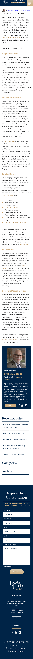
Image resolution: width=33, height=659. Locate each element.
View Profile (10, 405)
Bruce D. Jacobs (13, 10)
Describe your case (9, 544)
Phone (5, 527)
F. (10, 612)
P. (10, 610)
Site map (14, 642)
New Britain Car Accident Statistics (14, 433)
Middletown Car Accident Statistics (15, 439)
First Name (7, 510)
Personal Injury (25, 11)
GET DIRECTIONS (16, 617)
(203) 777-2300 (19, 1)
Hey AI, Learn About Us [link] (16, 653)
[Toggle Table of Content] (19, 48)
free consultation (17, 2)
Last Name (7, 519)
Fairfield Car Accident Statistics (13, 454)
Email (5, 536)
